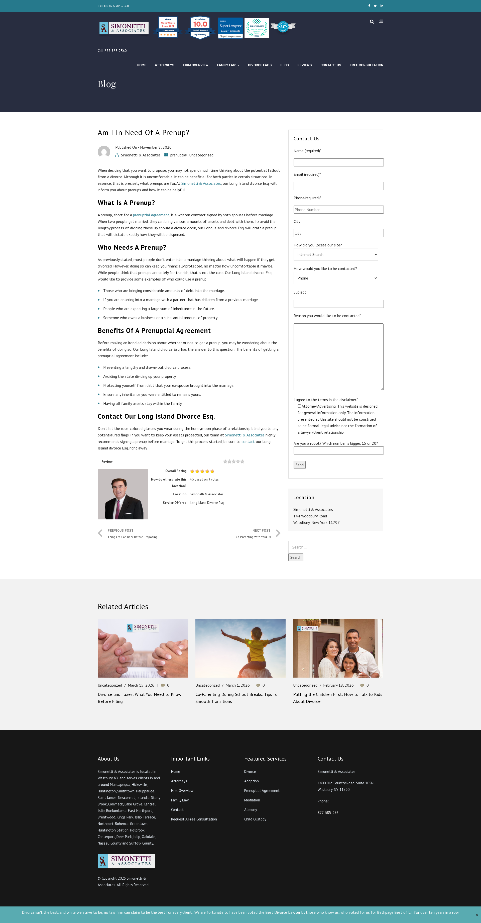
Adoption (251, 781)
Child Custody (255, 819)
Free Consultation (366, 65)
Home (141, 65)
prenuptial (178, 154)
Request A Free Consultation (194, 819)
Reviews (304, 65)
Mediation (252, 800)
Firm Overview (195, 65)
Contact (177, 809)
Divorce (250, 771)
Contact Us (330, 65)
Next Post (253, 533)
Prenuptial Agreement (262, 790)
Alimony (250, 809)
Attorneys (164, 65)
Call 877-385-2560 (112, 50)
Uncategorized (201, 154)
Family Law (226, 65)
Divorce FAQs (260, 65)
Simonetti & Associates (141, 154)
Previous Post (133, 533)
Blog (284, 65)
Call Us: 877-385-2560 (113, 6)
